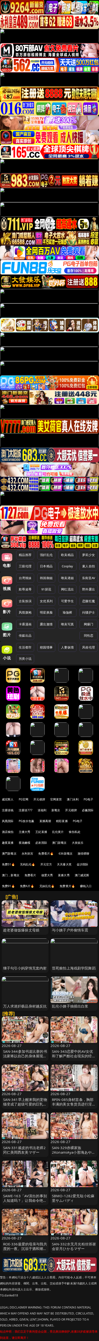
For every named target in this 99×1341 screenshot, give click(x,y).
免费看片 (30, 875)
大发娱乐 (78, 843)
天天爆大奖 (64, 864)
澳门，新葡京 (10, 875)
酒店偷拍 (8, 832)
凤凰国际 (8, 821)
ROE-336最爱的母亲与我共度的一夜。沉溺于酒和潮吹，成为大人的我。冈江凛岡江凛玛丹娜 (25, 1251)
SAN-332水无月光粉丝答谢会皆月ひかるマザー (74, 1246)
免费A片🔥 (27, 886)
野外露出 (88, 589)
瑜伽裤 (67, 612)
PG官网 (24, 799)
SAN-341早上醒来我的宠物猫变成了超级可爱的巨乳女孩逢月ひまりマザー (25, 1104)
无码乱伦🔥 (27, 864)
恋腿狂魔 (88, 601)
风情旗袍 (25, 612)
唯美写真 (67, 624)
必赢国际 (88, 810)
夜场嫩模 (25, 843)
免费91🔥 (8, 886)
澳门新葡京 (59, 843)
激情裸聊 (83, 853)
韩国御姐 (46, 578)
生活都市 (25, 647)
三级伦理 (25, 566)
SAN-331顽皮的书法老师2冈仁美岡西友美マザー (24, 1150)
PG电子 (88, 799)
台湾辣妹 (25, 578)
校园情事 (46, 647)
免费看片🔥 (46, 853)
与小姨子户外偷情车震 (70, 930)
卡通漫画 (25, 624)
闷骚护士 (88, 612)
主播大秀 (25, 832)
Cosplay (67, 566)
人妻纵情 (67, 647)
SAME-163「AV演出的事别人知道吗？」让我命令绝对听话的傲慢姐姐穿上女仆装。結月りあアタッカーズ (25, 1202)
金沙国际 (82, 864)
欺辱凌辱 (25, 589)
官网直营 (56, 799)
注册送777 (26, 810)
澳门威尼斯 (82, 875)
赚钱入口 (86, 886)
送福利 (42, 810)
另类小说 (25, 658)
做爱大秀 (47, 875)
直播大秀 (64, 875)
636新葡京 (66, 853)
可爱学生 (67, 601)
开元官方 (46, 864)
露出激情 (46, 624)
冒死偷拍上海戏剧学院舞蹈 (74, 968)
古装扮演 (25, 601)
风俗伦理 (88, 647)
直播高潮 (45, 821)
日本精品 (46, 566)
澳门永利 (73, 799)
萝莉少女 (88, 555)
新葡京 (55, 810)
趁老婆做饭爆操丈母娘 (21, 930)
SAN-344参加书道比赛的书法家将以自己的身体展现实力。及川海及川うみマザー (25, 1056)
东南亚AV (88, 578)
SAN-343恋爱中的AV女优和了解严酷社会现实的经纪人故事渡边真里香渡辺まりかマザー (74, 1058)
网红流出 (67, 589)
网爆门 (88, 624)
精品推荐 (25, 555)
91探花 (46, 589)
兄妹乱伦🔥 (47, 886)
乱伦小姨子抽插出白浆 (70, 1006)
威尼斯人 (8, 799)
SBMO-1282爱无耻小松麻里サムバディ (73, 1198)
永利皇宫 (27, 853)
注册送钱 (8, 810)
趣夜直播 (8, 843)
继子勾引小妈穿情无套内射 (25, 968)
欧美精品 (67, 555)
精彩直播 (62, 821)
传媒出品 (25, 635)
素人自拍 (88, 566)
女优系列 (46, 601)
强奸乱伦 (46, 555)
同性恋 (88, 635)
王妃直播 (41, 832)
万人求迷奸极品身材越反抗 (25, 1006)
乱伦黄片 (58, 832)
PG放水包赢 (26, 821)
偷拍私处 (74, 832)
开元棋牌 (39, 799)
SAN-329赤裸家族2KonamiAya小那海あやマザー (73, 1152)
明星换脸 (46, 612)
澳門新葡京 (9, 853)
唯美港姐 (67, 578)
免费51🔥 (8, 864)
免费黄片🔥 (67, 886)
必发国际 (41, 843)
